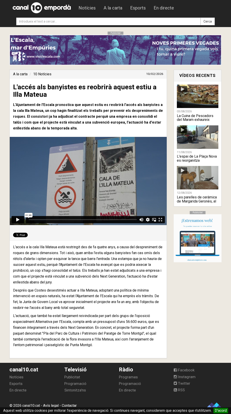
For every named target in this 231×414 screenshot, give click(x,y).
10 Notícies (42, 74)
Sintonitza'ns (75, 390)
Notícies (87, 8)
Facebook (185, 370)
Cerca (207, 21)
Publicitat (72, 377)
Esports (138, 8)
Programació (75, 383)
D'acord (221, 410)
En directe (164, 8)
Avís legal (51, 405)
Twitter (183, 383)
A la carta (113, 8)
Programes (128, 377)
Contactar (69, 405)
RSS (181, 390)
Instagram (186, 377)
